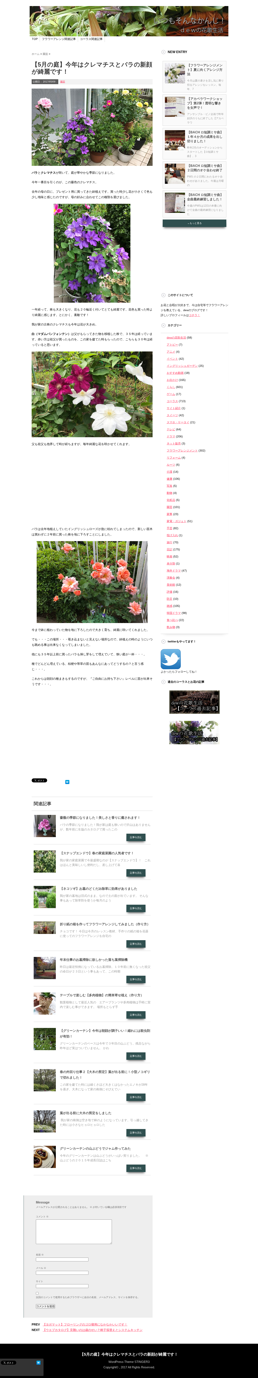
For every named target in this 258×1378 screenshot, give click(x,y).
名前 (40, 1254)
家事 (169, 514)
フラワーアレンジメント (182, 450)
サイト (39, 1281)
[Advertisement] (92, 484)
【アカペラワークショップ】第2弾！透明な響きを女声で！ (205, 103)
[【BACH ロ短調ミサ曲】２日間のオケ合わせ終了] (175, 182)
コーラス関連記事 (91, 39)
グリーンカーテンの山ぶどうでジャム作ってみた (95, 1148)
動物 (169, 493)
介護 (169, 471)
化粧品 (171, 500)
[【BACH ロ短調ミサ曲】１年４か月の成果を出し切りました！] (175, 148)
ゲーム (171, 394)
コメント (42, 1216)
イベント (172, 358)
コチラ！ (194, 315)
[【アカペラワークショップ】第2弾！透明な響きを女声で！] (175, 115)
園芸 (62, 81)
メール (41, 1268)
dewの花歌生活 (176, 337)
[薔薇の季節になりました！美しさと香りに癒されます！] (45, 835)
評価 (169, 591)
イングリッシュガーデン (182, 365)
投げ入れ (172, 535)
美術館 (171, 584)
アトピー (172, 344)
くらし (171, 387)
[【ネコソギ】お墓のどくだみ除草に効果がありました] (45, 906)
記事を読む (136, 837)
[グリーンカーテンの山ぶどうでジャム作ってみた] (45, 1166)
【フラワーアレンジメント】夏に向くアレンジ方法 (205, 70)
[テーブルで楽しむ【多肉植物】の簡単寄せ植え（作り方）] (45, 1013)
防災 (169, 598)
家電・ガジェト (176, 521)
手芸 (169, 528)
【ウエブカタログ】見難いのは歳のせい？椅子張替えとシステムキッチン (93, 1330)
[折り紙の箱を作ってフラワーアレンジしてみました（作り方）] (45, 932)
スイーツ (172, 415)
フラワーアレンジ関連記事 (59, 39)
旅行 (169, 542)
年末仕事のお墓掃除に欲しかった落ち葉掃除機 (94, 959)
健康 (169, 478)
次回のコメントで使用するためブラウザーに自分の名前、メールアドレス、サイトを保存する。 (88, 1297)
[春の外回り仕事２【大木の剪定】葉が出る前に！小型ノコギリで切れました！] (45, 1089)
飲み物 (171, 627)
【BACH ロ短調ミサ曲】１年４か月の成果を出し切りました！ (205, 137)
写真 (169, 485)
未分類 (171, 563)
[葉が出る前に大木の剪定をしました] (45, 1130)
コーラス (172, 401)
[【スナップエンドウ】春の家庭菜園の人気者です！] (45, 871)
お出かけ (172, 380)
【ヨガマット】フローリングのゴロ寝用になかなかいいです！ (85, 1324)
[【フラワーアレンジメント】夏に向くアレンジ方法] (175, 81)
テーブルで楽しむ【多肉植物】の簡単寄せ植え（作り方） (102, 995)
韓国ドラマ (174, 613)
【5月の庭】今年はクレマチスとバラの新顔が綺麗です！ (129, 1354)
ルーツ (171, 464)
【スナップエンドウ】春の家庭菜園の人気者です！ (97, 853)
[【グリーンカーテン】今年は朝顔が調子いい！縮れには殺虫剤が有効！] (45, 1048)
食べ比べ (172, 620)
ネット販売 (174, 443)
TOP (35, 39)
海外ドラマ (174, 570)
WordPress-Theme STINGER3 (129, 1361)
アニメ (171, 351)
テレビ (171, 429)
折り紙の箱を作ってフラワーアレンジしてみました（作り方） (105, 924)
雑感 (169, 605)
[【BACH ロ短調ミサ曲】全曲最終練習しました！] (175, 211)
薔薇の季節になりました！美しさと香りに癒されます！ (100, 817)
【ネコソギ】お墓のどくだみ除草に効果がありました (100, 888)
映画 (169, 556)
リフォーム (174, 457)
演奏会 (171, 577)
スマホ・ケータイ (178, 422)
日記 (169, 549)
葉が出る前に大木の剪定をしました (85, 1113)
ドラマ (171, 436)
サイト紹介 (174, 408)
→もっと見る (194, 223)
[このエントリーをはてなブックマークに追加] (67, 781)
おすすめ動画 (175, 372)
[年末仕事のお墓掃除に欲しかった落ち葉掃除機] (45, 977)
